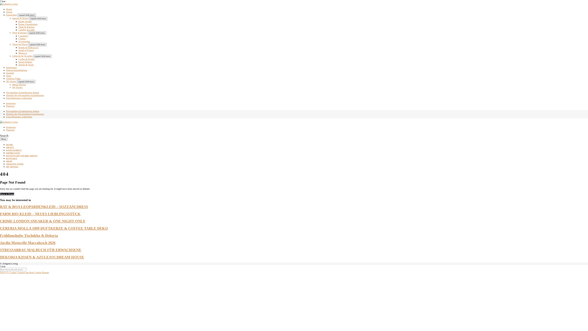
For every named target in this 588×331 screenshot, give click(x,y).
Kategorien (11, 15)
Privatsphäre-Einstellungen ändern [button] (22, 92)
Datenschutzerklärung (16, 70)
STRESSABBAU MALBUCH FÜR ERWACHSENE (40, 250)
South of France (26, 50)
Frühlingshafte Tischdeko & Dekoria (29, 236)
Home (9, 9)
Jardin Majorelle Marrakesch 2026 (27, 243)
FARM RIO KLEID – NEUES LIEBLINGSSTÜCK (40, 214)
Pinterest (10, 106)
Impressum (11, 67)
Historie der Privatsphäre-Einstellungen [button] (25, 95)
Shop (8, 75)
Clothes (22, 38)
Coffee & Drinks (26, 59)
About (9, 12)
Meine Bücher (19, 84)
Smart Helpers (25, 62)
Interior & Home (20, 18)
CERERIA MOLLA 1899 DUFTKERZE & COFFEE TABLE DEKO (54, 228)
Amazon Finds (13, 78)
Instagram (11, 103)
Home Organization (28, 24)
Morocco (22, 53)
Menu (3, 139)
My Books (11, 81)
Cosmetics (23, 36)
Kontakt (10, 73)
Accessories (24, 41)
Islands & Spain (26, 64)
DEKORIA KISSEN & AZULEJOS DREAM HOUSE (42, 257)
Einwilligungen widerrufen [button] (19, 98)
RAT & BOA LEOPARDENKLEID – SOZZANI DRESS (44, 207)
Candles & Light (26, 30)
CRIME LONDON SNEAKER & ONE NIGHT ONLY (42, 221)
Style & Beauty (19, 32)
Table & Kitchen (26, 27)
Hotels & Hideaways (28, 47)
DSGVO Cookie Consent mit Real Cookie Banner (24, 272)
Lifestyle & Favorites (22, 56)
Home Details (25, 21)
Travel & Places (20, 44)
